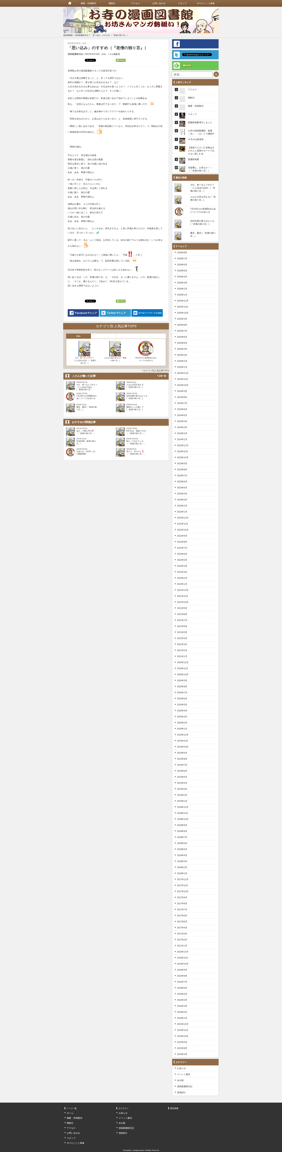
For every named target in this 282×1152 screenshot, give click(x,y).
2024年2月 (182, 433)
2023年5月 (182, 487)
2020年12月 (182, 662)
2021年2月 (182, 650)
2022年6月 (182, 554)
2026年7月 (182, 258)
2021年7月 (182, 620)
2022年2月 (182, 578)
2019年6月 (182, 771)
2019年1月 (182, 801)
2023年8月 (182, 469)
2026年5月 (182, 270)
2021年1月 (182, 656)
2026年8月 (182, 252)
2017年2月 (182, 939)
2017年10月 (182, 891)
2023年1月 (182, 511)
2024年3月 (182, 427)
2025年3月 (182, 355)
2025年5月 (182, 343)
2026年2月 (182, 288)
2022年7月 (182, 548)
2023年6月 (182, 481)
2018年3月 (182, 861)
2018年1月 (182, 873)
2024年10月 (182, 385)
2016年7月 (182, 982)
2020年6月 (182, 698)
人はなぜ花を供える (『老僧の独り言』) (115, 359)
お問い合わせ (159, 3)
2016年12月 (182, 951)
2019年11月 (182, 740)
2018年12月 (182, 807)
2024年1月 (182, 439)
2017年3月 (182, 933)
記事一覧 (162, 376)
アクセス (135, 3)
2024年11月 (182, 379)
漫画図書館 (68, 35)
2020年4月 (182, 710)
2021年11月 (182, 596)
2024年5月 (182, 415)
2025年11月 (182, 306)
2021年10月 (182, 602)
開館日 (112, 3)
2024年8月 (182, 397)
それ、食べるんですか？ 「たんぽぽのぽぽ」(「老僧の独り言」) (84, 360)
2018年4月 (182, 855)
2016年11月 (182, 957)
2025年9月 (182, 319)
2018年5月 (182, 849)
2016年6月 (182, 988)
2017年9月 (182, 897)
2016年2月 (182, 1012)
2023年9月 (182, 463)
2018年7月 (182, 837)
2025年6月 (182, 337)
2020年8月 (182, 686)
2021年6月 (182, 626)
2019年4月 (182, 783)
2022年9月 (182, 536)
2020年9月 (182, 680)
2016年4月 (182, 1000)
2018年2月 (182, 867)
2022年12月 (182, 517)
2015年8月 (182, 1048)
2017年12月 (182, 879)
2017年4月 (182, 927)
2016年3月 (182, 1006)
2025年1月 (182, 367)
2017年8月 (182, 903)
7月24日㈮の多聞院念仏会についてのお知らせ (146, 359)
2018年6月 (182, 843)
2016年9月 (182, 970)
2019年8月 (182, 759)
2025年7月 (182, 331)
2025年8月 (182, 325)
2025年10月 (182, 313)
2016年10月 (182, 963)
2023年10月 (182, 457)
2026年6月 (182, 264)
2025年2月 (182, 361)
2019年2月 (182, 795)
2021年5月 (182, 632)
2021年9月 (182, 608)
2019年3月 (182, 789)
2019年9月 (182, 753)
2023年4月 (182, 493)
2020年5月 (182, 704)
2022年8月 (182, 542)
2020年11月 (182, 668)
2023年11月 (182, 451)
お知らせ (181, 1068)
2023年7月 (182, 475)
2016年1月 (182, 1018)
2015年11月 (182, 1030)
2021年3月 (182, 644)
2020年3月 (182, 716)
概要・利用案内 (88, 3)
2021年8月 (182, 614)
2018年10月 (182, 819)
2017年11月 (182, 885)
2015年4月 (182, 1054)
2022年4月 (182, 566)
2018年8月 (182, 831)
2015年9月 (182, 1042)
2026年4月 (182, 276)
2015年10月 (182, 1036)
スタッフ (182, 3)
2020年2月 (182, 722)
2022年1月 (182, 584)
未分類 (180, 1080)
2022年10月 (182, 530)
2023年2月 (182, 505)
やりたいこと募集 (206, 3)
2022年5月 (182, 560)
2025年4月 (182, 349)
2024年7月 (182, 403)
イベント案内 (183, 1074)
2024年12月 (182, 373)
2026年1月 (182, 294)
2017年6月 (182, 915)
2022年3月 (182, 572)
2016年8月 (182, 976)
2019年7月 (182, 765)
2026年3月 (182, 282)
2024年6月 (182, 409)
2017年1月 (182, 945)
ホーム (70, 3)
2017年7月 (182, 909)
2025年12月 (182, 300)
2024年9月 (182, 391)
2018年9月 (182, 825)
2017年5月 (182, 921)
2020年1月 (182, 728)
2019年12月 (182, 734)
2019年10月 (182, 747)
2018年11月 (182, 813)
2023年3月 (182, 499)
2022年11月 (182, 523)
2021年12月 (182, 590)
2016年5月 (182, 994)
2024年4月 (182, 421)
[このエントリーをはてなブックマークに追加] (147, 313)
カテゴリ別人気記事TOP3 (156, 370)
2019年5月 (182, 777)
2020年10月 (182, 674)
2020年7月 (182, 692)
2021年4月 (182, 638)
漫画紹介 (181, 1092)
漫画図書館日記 (81, 35)
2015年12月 (182, 1024)
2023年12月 (182, 445)
